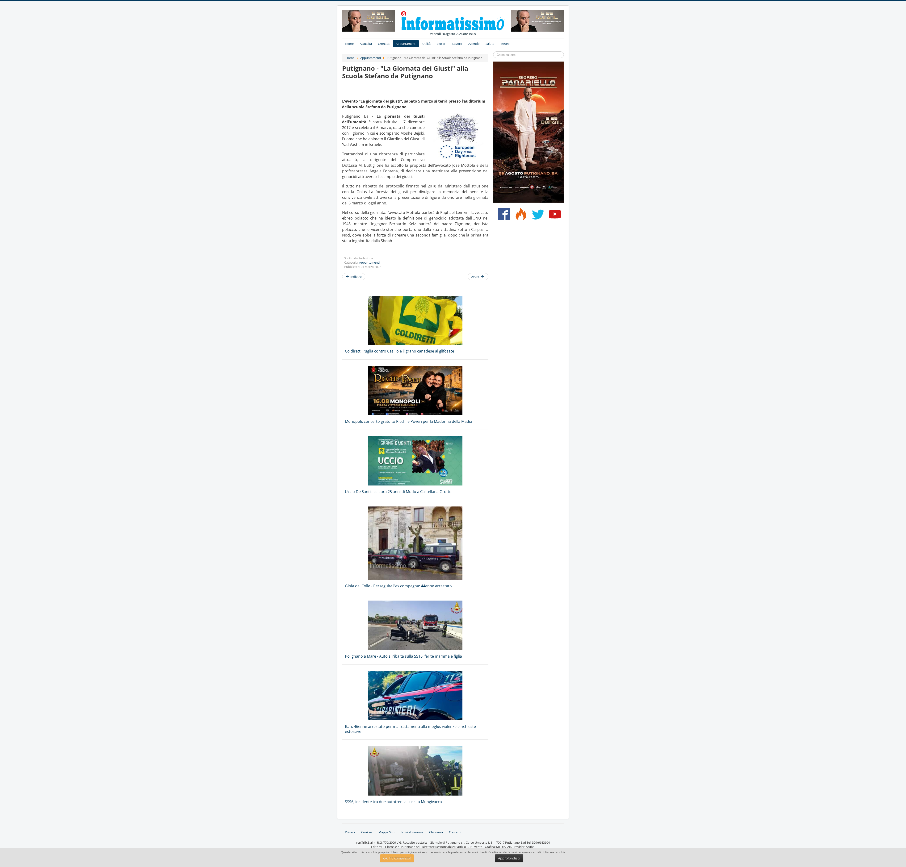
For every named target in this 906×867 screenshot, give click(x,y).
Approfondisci (509, 858)
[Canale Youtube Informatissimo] (554, 216)
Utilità (426, 43)
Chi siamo (436, 832)
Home (349, 43)
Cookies (366, 832)
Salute (490, 43)
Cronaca (384, 43)
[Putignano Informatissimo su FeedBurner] (520, 216)
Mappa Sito (386, 832)
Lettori (441, 43)
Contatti (455, 832)
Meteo (505, 43)
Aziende (473, 43)
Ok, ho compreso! (397, 858)
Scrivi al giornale (412, 832)
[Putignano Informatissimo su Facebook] (503, 216)
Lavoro (457, 43)
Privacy (350, 832)
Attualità (366, 43)
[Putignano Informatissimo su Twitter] (537, 216)
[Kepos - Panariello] (528, 132)
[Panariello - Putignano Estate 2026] (368, 20)
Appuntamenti (406, 43)
